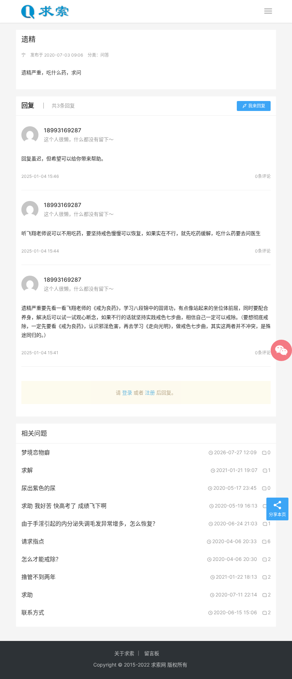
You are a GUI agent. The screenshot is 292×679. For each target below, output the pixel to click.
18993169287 (62, 130)
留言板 (151, 653)
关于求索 (124, 653)
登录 (127, 392)
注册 (150, 392)
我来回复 (256, 105)
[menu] (268, 11)
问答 (104, 55)
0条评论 (263, 176)
